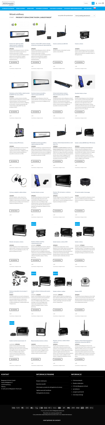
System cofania (79, 241)
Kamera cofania (42, 8)
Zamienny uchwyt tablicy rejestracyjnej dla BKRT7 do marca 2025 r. (19, 93)
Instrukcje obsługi (78, 394)
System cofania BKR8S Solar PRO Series (85, 142)
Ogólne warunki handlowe (43, 390)
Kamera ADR (78, 291)
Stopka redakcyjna (41, 381)
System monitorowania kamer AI (17, 340)
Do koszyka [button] (14, 62)
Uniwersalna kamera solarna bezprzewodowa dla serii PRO (60, 93)
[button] (96, 3)
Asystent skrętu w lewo (81, 93)
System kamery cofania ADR (60, 241)
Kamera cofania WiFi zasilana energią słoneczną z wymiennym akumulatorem (41, 44)
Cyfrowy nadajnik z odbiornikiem (17, 192)
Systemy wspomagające (73, 8)
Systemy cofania (56, 8)
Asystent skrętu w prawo (37, 192)
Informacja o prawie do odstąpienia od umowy (49, 387)
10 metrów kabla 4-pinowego (82, 192)
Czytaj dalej (14, 210)
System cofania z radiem (59, 291)
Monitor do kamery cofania (16, 241)
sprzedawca (76, 389)
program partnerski (78, 392)
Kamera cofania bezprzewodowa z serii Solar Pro (63, 143)
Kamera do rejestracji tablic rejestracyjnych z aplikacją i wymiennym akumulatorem (16, 45)
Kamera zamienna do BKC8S (60, 43)
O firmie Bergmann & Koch (80, 386)
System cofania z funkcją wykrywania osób (40, 291)
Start (11, 17)
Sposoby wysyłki (41, 384)
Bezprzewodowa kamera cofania (39, 340)
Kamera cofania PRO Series (16, 142)
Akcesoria (88, 8)
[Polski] (96, 8)
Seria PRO (30, 8)
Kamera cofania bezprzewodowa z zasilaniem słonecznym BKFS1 (83, 341)
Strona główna (8, 8)
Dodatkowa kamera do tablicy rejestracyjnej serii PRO (38, 143)
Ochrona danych (77, 380)
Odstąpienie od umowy (42, 393)
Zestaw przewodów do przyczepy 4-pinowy (18, 291)
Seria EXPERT (20, 8)
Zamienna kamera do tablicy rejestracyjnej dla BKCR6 (38, 93)
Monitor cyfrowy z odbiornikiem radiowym (61, 341)
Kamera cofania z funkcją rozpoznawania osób (37, 242)
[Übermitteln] (93, 3)
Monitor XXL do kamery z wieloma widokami (62, 192)
